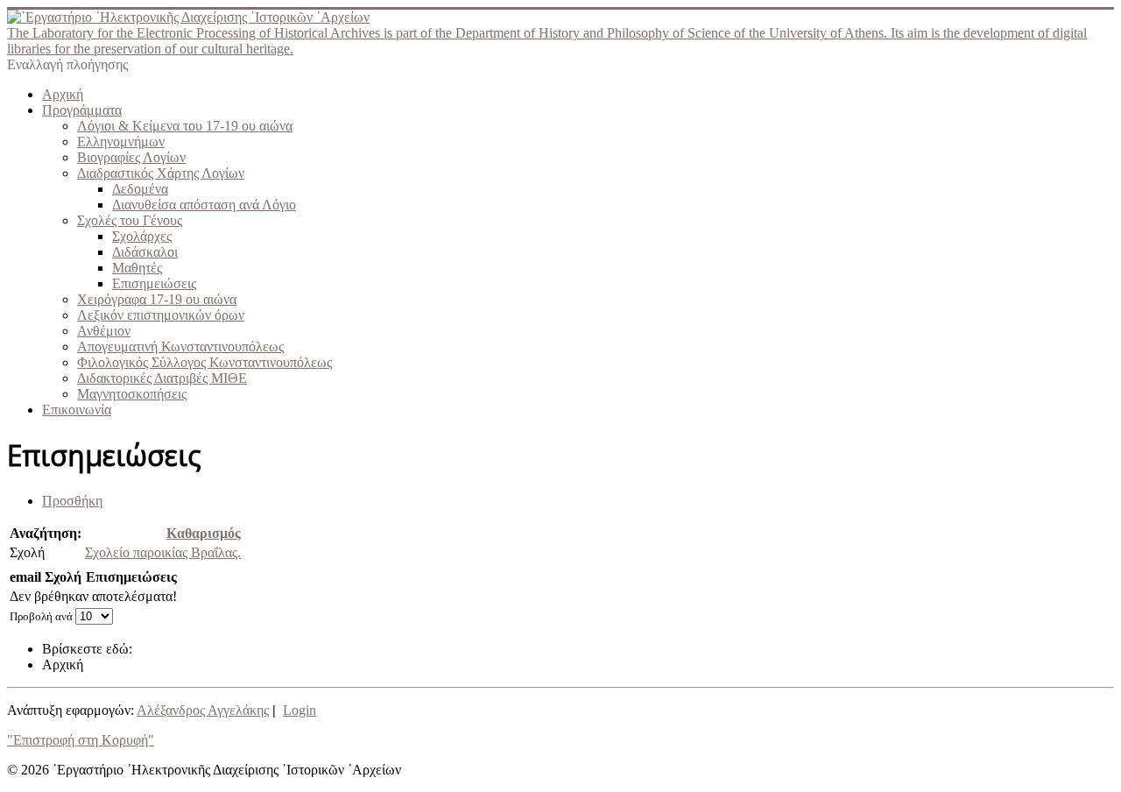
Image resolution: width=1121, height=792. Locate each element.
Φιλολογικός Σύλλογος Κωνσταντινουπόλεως (204, 362)
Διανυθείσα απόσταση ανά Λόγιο (204, 204)
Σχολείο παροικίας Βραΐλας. (163, 552)
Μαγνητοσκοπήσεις (132, 393)
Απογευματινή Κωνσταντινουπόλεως (180, 346)
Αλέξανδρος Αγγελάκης (203, 710)
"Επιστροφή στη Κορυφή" (80, 739)
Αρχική (62, 94)
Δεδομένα (140, 188)
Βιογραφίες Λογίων (131, 157)
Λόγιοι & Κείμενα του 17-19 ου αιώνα (185, 125)
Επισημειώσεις (154, 283)
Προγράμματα (82, 110)
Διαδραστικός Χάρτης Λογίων (160, 173)
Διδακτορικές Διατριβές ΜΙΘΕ (162, 378)
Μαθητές (137, 267)
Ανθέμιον (103, 330)
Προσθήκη (72, 500)
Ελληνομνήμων (121, 141)
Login (299, 710)
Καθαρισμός (203, 533)
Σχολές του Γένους (129, 220)
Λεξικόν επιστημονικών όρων (160, 315)
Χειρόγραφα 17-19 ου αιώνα (156, 299)
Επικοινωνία (76, 409)
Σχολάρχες (142, 236)
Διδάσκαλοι (145, 251)
